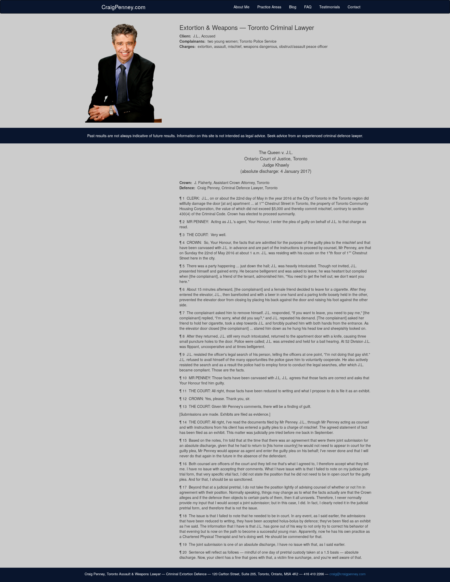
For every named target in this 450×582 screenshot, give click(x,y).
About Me (241, 6)
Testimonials (329, 6)
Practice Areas (269, 6)
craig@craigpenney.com (347, 573)
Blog (292, 6)
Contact (354, 6)
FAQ (307, 6)
